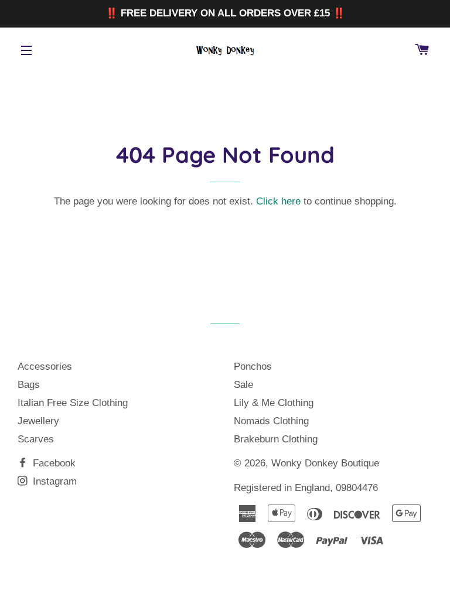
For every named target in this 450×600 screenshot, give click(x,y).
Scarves (36, 439)
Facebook (53, 463)
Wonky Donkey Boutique (325, 463)
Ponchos (253, 366)
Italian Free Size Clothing (73, 402)
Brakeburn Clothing (276, 439)
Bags (29, 384)
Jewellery (38, 421)
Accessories (45, 366)
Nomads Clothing (271, 421)
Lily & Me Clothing (273, 402)
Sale (243, 384)
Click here (278, 201)
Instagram (53, 481)
